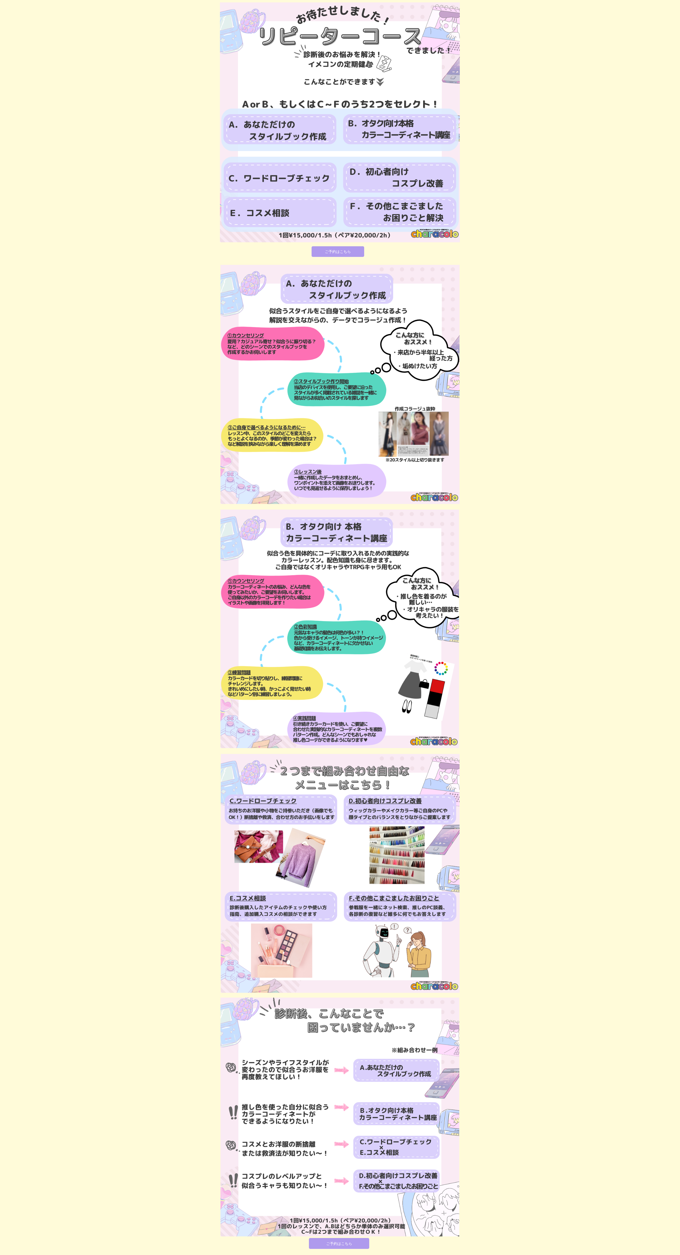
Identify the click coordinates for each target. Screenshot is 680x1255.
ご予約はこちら (338, 251)
